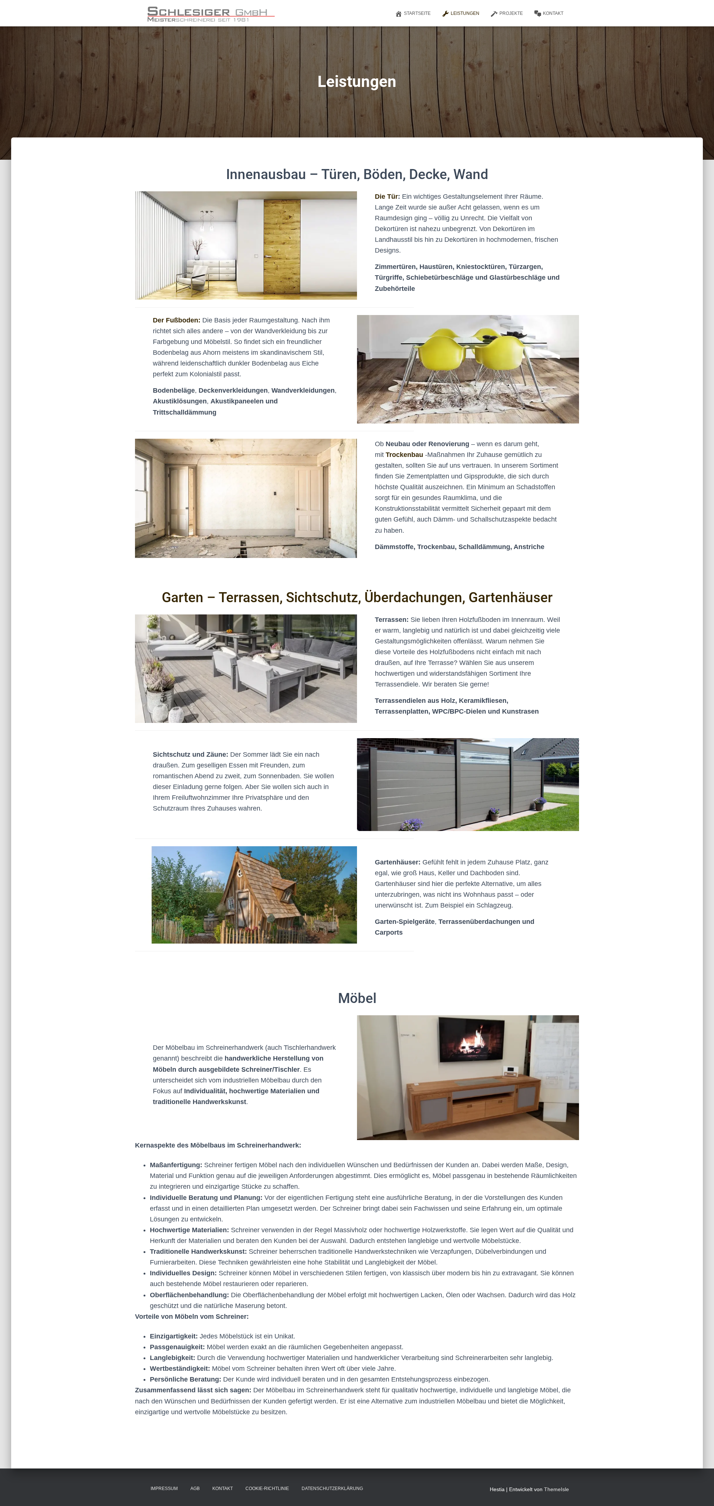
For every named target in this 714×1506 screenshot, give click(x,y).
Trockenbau (404, 454)
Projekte (511, 13)
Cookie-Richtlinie (267, 1488)
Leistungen (465, 13)
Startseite (417, 13)
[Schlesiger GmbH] (209, 13)
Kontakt (553, 13)
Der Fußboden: (176, 320)
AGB (195, 1488)
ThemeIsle (556, 1489)
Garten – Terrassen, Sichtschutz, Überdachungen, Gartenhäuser (357, 598)
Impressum (164, 1488)
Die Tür (386, 196)
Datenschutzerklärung (332, 1488)
